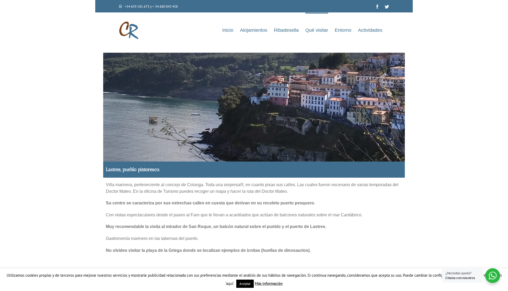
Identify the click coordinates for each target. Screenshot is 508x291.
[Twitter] (387, 7)
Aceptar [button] (245, 283)
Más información (269, 283)
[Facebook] (377, 7)
